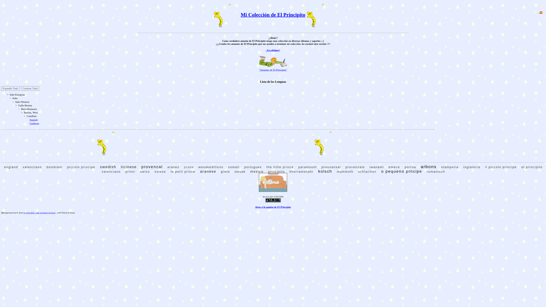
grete (225, 171)
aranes (173, 167)
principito (276, 171)
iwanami (377, 167)
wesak (240, 171)
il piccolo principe (501, 167)
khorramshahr (301, 171)
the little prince (280, 167)
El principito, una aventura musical (40, 213)
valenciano (111, 171)
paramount (307, 167)
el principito (532, 167)
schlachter (367, 171)
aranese (208, 171)
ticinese (129, 167)
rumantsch (436, 171)
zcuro (189, 167)
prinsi (130, 171)
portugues (253, 167)
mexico (256, 171)
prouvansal (331, 167)
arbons (429, 166)
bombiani (54, 167)
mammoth (345, 171)
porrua (410, 167)
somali (234, 167)
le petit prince (183, 171)
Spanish (34, 119)
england (11, 167)
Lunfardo (34, 123)
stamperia (450, 167)
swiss (145, 171)
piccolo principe (81, 167)
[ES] (538, 13)
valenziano (32, 167)
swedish (108, 167)
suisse (160, 171)
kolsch (325, 171)
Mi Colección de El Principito (273, 15)
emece (394, 167)
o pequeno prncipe (401, 171)
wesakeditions (210, 167)
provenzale (355, 167)
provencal (152, 167)
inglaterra (471, 167)
